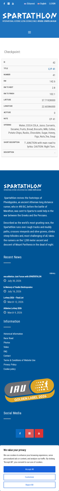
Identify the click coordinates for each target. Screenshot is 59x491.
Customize (29, 477)
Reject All (29, 485)
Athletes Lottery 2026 (13, 308)
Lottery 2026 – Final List (13, 297)
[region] (29, 468)
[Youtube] (13, 3)
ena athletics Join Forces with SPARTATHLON (22, 276)
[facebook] (4, 3)
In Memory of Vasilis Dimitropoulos (18, 287)
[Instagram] (8, 3)
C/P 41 (51, 68)
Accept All (29, 469)
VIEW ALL (52, 273)
